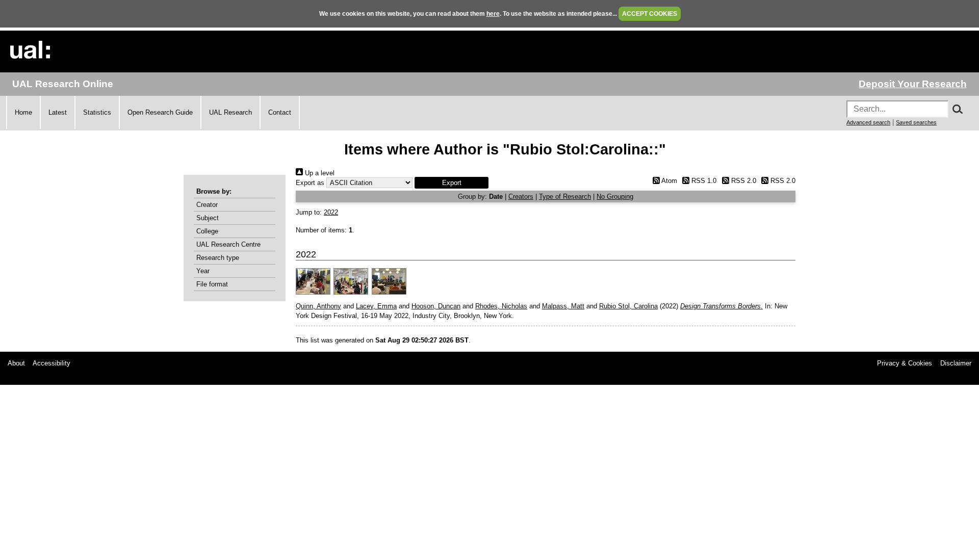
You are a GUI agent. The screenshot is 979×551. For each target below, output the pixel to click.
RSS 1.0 (702, 181)
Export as (310, 183)
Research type (217, 257)
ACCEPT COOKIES (649, 13)
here (493, 13)
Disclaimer (955, 363)
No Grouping (615, 196)
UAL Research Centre (228, 244)
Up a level (318, 173)
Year (203, 271)
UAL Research (230, 112)
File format (212, 284)
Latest (57, 112)
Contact (279, 112)
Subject (207, 218)
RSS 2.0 (742, 181)
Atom (668, 181)
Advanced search (868, 122)
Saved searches (916, 122)
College (207, 231)
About (16, 363)
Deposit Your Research (913, 83)
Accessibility (51, 363)
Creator (207, 204)
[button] (451, 183)
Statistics (97, 112)
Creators (520, 196)
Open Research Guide (160, 112)
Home (23, 112)
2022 (331, 212)
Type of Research (565, 196)
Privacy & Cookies (904, 363)
